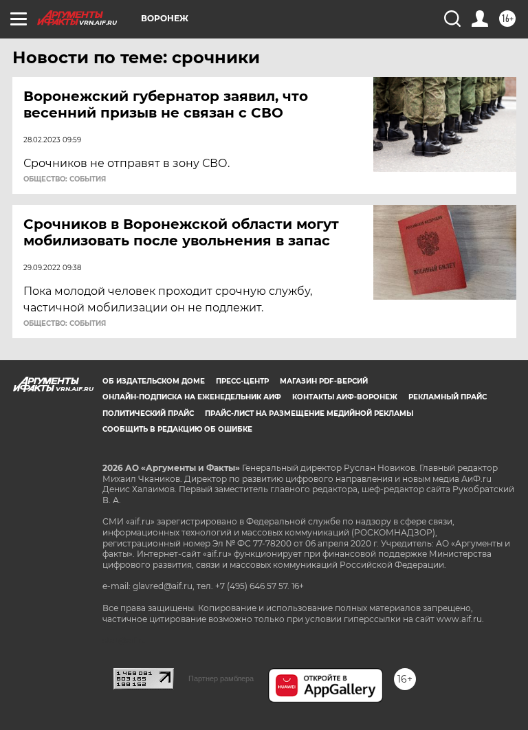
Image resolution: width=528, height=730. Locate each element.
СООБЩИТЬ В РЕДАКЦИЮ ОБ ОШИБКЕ (177, 429)
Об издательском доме (153, 381)
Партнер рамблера (221, 678)
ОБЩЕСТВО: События (64, 179)
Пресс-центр (242, 381)
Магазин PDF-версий (324, 381)
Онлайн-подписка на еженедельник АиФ (191, 396)
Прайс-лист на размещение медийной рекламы (309, 413)
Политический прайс (148, 413)
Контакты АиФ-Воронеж (344, 396)
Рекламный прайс (447, 396)
